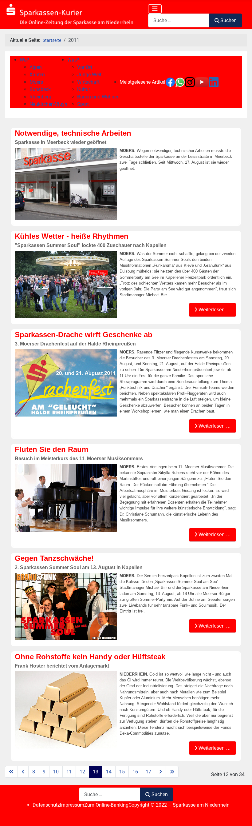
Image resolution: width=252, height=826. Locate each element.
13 (95, 772)
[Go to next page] (160, 772)
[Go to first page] (11, 772)
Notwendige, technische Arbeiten (73, 133)
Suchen (228, 20)
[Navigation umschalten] (155, 9)
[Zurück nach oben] (241, 814)
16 (135, 772)
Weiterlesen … (214, 309)
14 (109, 772)
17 (148, 772)
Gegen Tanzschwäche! (54, 558)
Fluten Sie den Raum (51, 449)
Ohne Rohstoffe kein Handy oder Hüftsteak (90, 656)
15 (122, 772)
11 (69, 772)
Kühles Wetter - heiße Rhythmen (71, 236)
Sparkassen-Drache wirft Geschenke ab (83, 334)
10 (56, 772)
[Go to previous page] (23, 772)
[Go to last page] (172, 772)
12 (82, 772)
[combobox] (179, 20)
